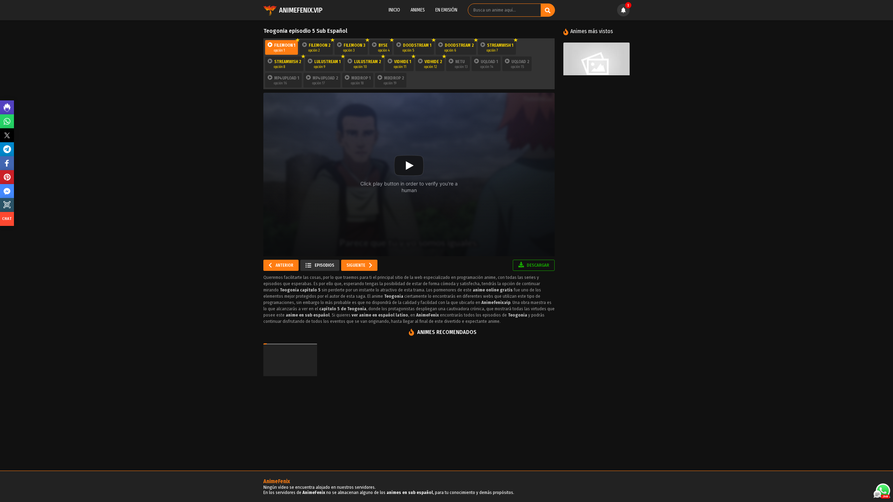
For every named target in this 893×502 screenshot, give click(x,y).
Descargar (537, 265)
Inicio (394, 10)
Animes (418, 10)
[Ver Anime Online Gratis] (596, 64)
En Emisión (446, 10)
